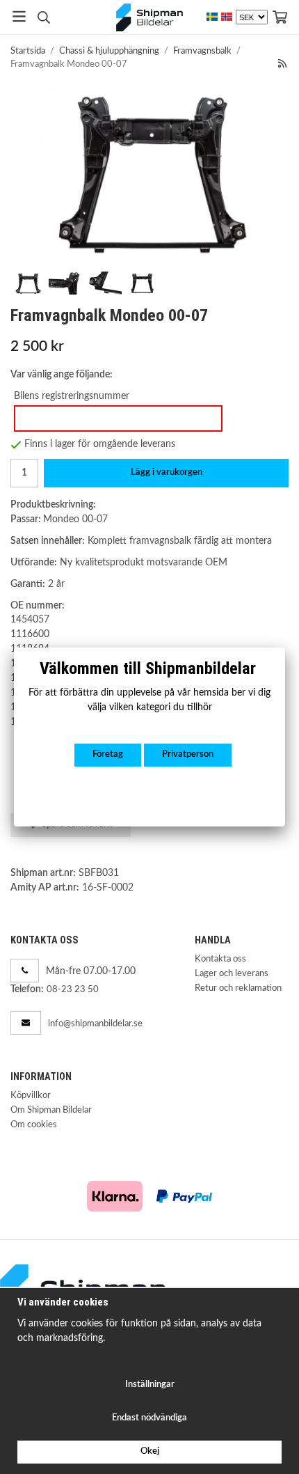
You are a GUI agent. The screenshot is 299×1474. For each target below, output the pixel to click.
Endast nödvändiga (149, 1417)
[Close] (285, 647)
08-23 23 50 (73, 989)
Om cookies (33, 1124)
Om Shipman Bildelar (51, 1110)
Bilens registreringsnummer (71, 396)
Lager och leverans (231, 973)
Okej (149, 1451)
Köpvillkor (30, 1095)
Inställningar (150, 1384)
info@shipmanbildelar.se (95, 1023)
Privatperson (187, 754)
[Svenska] (212, 17)
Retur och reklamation (238, 988)
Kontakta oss (220, 959)
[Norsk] (226, 17)
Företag (107, 754)
